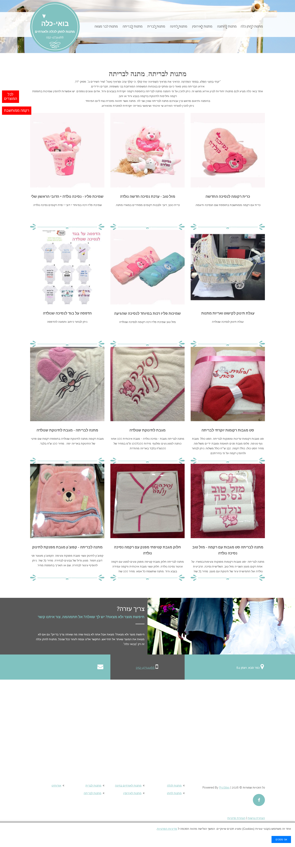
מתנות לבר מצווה (106, 26)
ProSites (224, 787)
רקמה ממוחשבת (16, 111)
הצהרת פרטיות (236, 818)
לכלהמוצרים (10, 96)
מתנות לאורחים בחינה (128, 785)
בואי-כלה (55, 23)
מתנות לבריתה (132, 26)
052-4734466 (145, 668)
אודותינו (56, 785)
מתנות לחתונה (227, 26)
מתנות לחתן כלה (252, 26)
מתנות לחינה (178, 26)
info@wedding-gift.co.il (77, 668)
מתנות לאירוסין (202, 26)
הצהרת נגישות (256, 818)
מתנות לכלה (174, 785)
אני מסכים (281, 839)
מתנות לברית (156, 26)
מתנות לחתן (174, 793)
